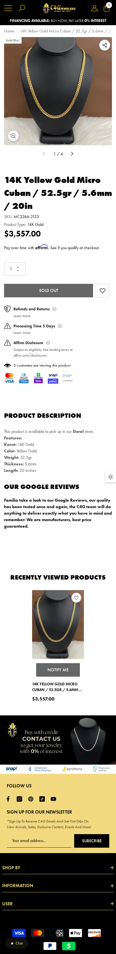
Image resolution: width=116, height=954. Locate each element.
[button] (94, 8)
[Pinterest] (32, 799)
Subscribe (92, 840)
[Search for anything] (22, 8)
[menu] (8, 8)
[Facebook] (9, 799)
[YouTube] (55, 799)
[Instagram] (21, 799)
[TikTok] (43, 799)
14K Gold (35, 224)
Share (104, 45)
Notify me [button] (58, 669)
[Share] (104, 45)
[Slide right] (72, 154)
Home (9, 31)
